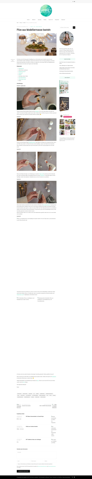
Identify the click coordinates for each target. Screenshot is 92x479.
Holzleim (20, 73)
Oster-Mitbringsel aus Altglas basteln (66, 65)
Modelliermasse (39, 26)
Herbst (31, 26)
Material (33, 19)
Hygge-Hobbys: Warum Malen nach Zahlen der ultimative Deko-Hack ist (67, 68)
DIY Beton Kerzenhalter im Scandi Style (35, 416)
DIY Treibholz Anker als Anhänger (33, 439)
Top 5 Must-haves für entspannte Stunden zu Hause (67, 63)
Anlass (28, 19)
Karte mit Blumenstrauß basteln (65, 73)
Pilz (47, 395)
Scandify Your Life (26, 477)
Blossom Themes (49, 477)
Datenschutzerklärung (66, 477)
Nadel (20, 74)
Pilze (50, 395)
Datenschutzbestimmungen (42, 466)
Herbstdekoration (49, 393)
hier (38, 380)
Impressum (63, 19)
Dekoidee (30, 393)
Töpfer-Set (41, 173)
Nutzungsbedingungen (52, 466)
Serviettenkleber (22, 77)
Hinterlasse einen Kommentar (13, 60)
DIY (34, 393)
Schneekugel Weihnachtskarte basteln (66, 71)
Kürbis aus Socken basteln (32, 426)
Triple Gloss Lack (22, 79)
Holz (34, 26)
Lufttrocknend (35, 395)
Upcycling (39, 19)
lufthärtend (28, 395)
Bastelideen (25, 393)
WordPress (60, 477)
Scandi (54, 395)
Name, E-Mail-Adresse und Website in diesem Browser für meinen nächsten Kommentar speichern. (35, 464)
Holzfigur (37, 111)
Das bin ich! (51, 19)
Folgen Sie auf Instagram (67, 116)
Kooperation (57, 19)
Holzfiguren (21, 68)
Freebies (45, 19)
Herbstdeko (42, 393)
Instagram (54, 376)
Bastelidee (19, 393)
